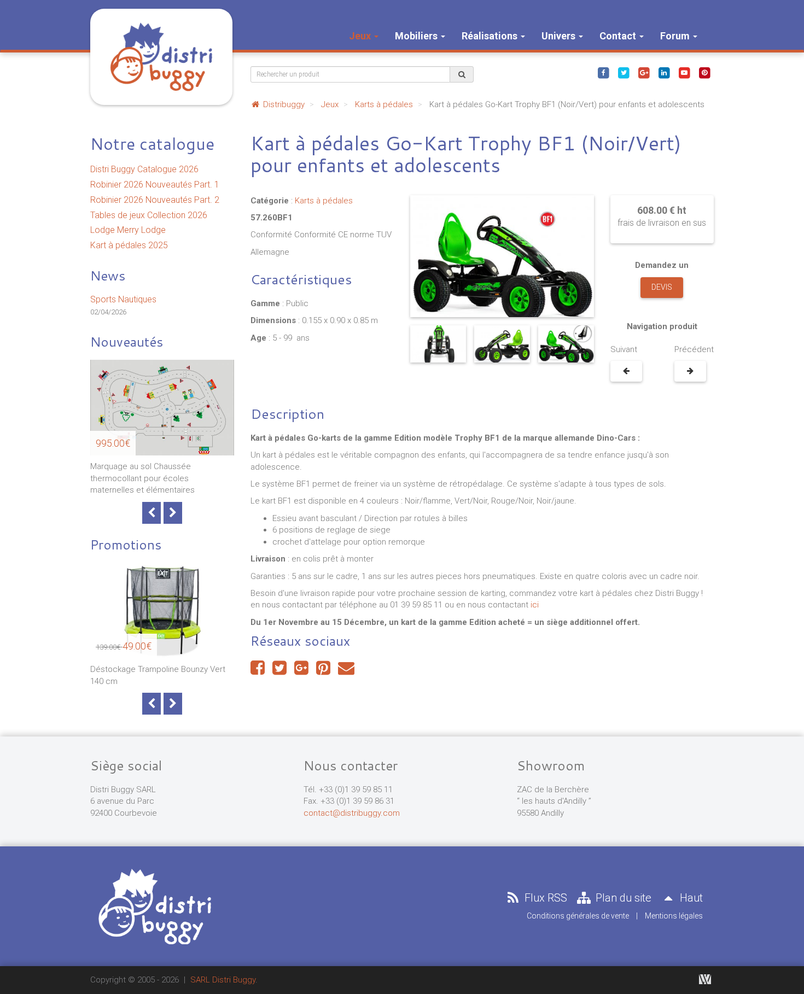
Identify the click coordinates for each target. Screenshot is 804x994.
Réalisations (491, 36)
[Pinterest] (704, 72)
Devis (661, 287)
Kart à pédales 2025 (129, 245)
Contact (618, 36)
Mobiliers (417, 36)
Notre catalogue (152, 143)
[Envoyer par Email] (346, 671)
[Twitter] (623, 72)
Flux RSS (544, 897)
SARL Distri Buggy (222, 980)
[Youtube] (684, 72)
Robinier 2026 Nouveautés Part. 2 (154, 200)
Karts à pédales (384, 104)
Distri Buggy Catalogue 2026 (144, 169)
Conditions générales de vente (578, 915)
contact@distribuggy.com (352, 813)
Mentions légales (674, 915)
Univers (559, 36)
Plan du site (622, 897)
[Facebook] (603, 72)
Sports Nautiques (123, 299)
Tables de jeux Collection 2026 (148, 215)
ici (535, 605)
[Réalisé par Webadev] (705, 979)
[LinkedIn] (664, 72)
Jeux (361, 36)
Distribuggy (283, 104)
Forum (676, 36)
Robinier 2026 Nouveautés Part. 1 (154, 184)
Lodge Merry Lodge (128, 230)
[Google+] (643, 72)
